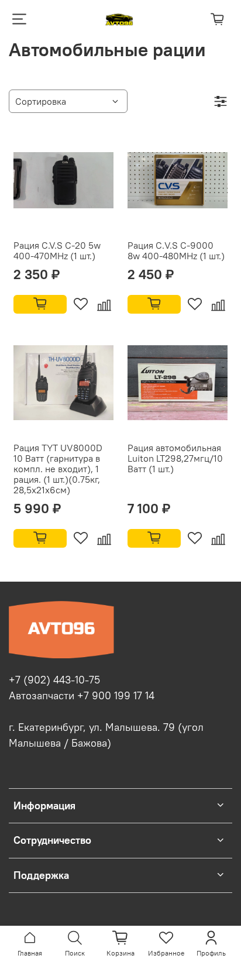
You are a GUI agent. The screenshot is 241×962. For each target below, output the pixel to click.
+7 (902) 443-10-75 (54, 680)
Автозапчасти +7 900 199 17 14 (81, 695)
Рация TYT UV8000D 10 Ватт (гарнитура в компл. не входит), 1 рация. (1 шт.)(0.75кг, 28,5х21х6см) (57, 469)
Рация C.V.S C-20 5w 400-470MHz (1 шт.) (57, 250)
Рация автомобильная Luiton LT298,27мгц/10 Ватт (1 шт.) (175, 458)
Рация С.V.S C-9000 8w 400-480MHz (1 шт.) (176, 250)
